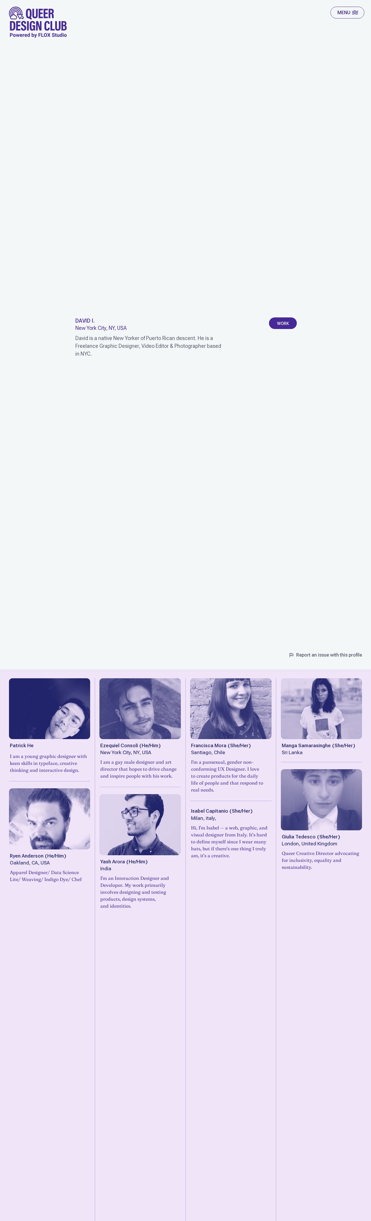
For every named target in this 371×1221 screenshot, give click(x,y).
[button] (347, 13)
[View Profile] (49, 708)
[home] (38, 22)
